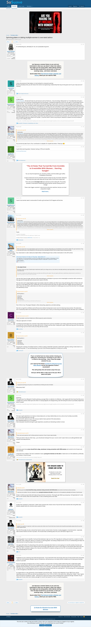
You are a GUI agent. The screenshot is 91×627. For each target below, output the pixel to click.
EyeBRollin (11, 154)
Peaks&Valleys (11, 222)
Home (8, 6)
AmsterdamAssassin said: (22, 316)
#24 (83, 126)
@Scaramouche (20, 101)
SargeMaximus (11, 205)
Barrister (11, 544)
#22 (83, 81)
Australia (13, 112)
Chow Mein (11, 319)
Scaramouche (11, 104)
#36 (83, 484)
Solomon (11, 509)
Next (17, 41)
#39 (83, 536)
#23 (83, 97)
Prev (8, 41)
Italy (14, 392)
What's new (21, 6)
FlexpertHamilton (10, 39)
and (23, 93)
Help (78, 616)
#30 (83, 332)
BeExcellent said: (20, 246)
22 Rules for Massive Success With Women (45, 608)
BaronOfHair (11, 339)
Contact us (60, 616)
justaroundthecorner (11, 563)
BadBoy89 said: (20, 487)
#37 (83, 502)
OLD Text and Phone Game (21, 151)
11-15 (31, 237)
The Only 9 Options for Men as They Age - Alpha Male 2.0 (31, 257)
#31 (83, 379)
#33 (83, 413)
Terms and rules (67, 616)
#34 (83, 429)
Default (8, 616)
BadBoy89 (11, 454)
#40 (83, 555)
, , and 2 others (28, 123)
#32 (83, 395)
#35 (83, 446)
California (13, 58)
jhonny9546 (11, 386)
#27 (83, 215)
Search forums (14, 8)
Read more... (45, 191)
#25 (83, 146)
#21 (83, 44)
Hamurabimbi (11, 51)
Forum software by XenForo (45, 619)
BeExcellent (11, 134)
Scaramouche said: (21, 130)
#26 (83, 198)
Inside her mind (12, 517)
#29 (83, 312)
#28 (83, 243)
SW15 (11, 250)
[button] (25, 6)
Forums (14, 6)
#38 (83, 520)
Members (29, 6)
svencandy (11, 88)
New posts (8, 8)
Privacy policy (73, 616)
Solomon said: (20, 524)
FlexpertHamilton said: (21, 291)
